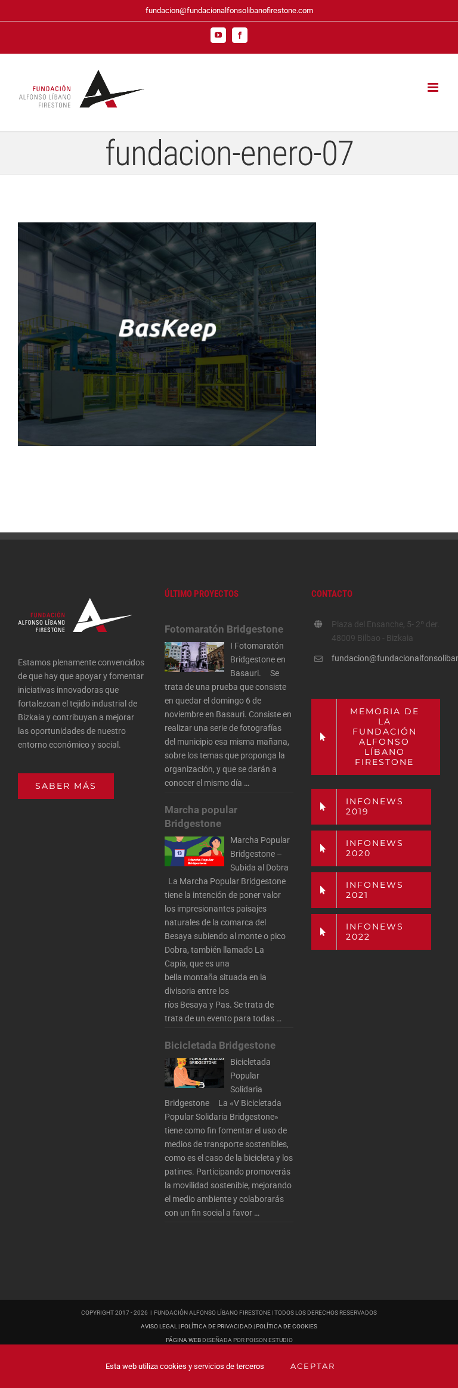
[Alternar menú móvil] (434, 87)
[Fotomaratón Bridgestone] (194, 657)
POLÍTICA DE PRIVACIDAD (216, 1326)
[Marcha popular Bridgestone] (194, 851)
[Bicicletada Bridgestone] (194, 1073)
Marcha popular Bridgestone (201, 816)
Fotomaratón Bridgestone (224, 629)
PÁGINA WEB (183, 1340)
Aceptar (312, 1366)
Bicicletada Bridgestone (220, 1045)
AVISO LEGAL (159, 1326)
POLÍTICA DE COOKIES (286, 1326)
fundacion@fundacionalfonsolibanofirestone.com (229, 10)
